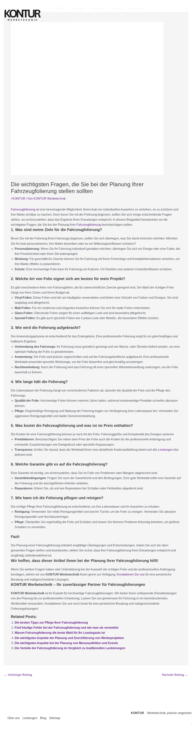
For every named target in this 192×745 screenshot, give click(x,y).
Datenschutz (137, 8)
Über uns (97, 8)
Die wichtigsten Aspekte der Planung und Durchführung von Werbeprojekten (69, 638)
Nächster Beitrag (175, 674)
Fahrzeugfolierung (23, 209)
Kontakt (118, 8)
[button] (105, 8)
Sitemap (54, 718)
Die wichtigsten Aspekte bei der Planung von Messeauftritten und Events (66, 643)
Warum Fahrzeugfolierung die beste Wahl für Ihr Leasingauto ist (60, 632)
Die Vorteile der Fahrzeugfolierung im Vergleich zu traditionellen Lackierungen (70, 648)
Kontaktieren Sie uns (131, 574)
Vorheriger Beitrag (18, 674)
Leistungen (77, 8)
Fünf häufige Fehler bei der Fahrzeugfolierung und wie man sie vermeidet (66, 627)
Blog (43, 718)
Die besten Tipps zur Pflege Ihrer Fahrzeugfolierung (51, 622)
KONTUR (57, 8)
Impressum (58, 21)
